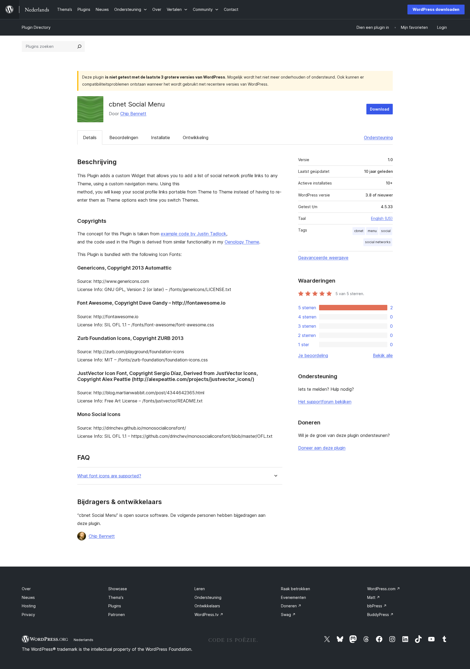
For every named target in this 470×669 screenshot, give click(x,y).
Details (90, 137)
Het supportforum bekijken (324, 401)
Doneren (291, 606)
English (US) (382, 218)
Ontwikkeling (195, 137)
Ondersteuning (378, 137)
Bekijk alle (383, 355)
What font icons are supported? (109, 476)
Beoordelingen (123, 137)
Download (379, 109)
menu (372, 231)
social (386, 231)
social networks (378, 242)
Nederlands (83, 639)
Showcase (117, 588)
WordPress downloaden (436, 9)
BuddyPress (380, 614)
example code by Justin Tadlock (193, 233)
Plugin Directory (36, 27)
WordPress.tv (208, 614)
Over (26, 588)
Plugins (114, 606)
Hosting (29, 606)
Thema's (115, 597)
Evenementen (293, 597)
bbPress (377, 606)
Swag (288, 614)
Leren (199, 588)
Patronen (116, 614)
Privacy (28, 614)
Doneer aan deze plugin (321, 448)
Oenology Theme (242, 242)
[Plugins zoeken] (79, 46)
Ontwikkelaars (207, 606)
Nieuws (28, 597)
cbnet (358, 231)
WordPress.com (383, 588)
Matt (373, 597)
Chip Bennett (133, 113)
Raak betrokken (295, 588)
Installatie (160, 137)
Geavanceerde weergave (323, 257)
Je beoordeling (313, 355)
